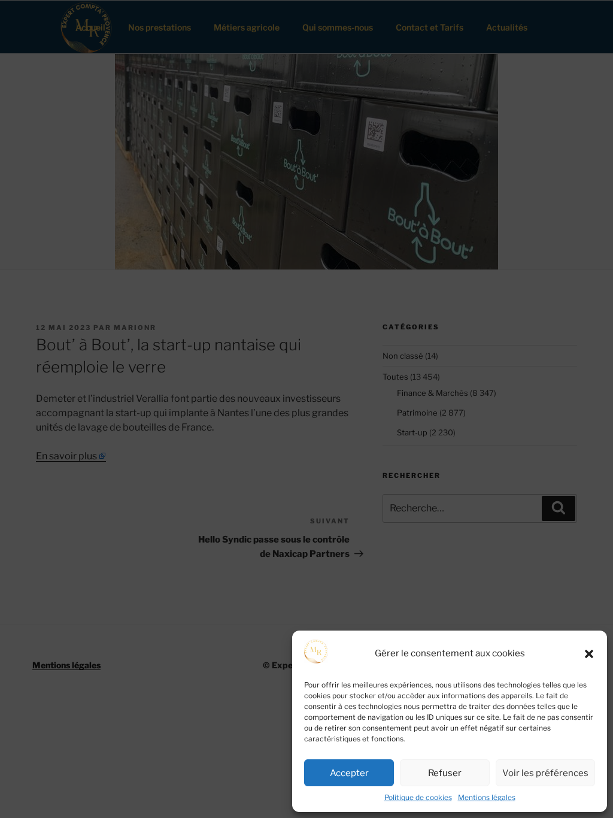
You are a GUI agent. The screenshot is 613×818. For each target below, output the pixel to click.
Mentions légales (486, 797)
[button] (589, 654)
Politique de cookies (418, 797)
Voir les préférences (545, 773)
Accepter (349, 773)
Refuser (445, 773)
